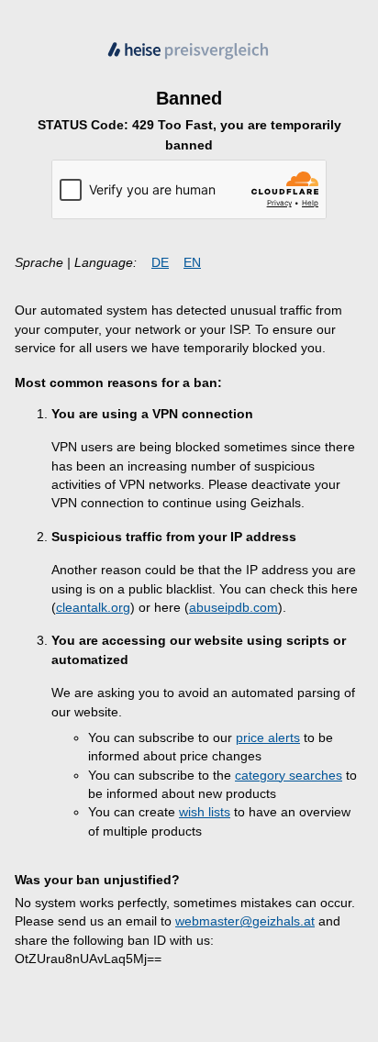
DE (160, 263)
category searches (288, 775)
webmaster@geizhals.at (245, 921)
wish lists (204, 812)
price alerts (268, 738)
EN (192, 263)
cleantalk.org (93, 608)
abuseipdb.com (233, 608)
